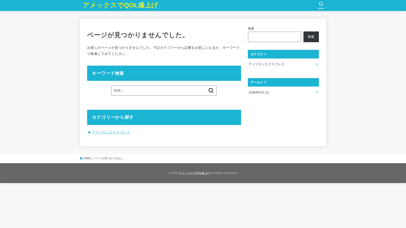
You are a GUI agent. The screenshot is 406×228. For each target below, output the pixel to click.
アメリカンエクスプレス (111, 132)
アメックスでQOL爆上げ (120, 5)
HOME (87, 158)
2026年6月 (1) (259, 92)
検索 (251, 28)
